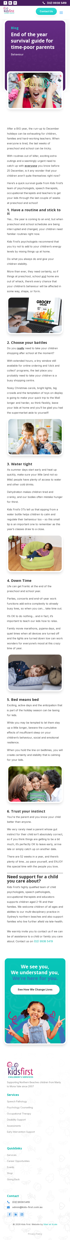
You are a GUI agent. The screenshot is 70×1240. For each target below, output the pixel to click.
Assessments (14, 1125)
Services (11, 1155)
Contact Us (46, 11)
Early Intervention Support (21, 1131)
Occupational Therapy (19, 1113)
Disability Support (16, 1119)
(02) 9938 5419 (57, 3)
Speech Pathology (17, 1101)
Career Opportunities (18, 1161)
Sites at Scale (50, 1224)
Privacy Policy (35, 1234)
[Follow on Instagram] (15, 3)
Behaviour (17, 54)
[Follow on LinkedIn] (10, 3)
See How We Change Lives (35, 989)
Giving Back (13, 1179)
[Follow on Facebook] (5, 3)
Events (10, 1167)
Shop (10, 1173)
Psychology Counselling (20, 1107)
